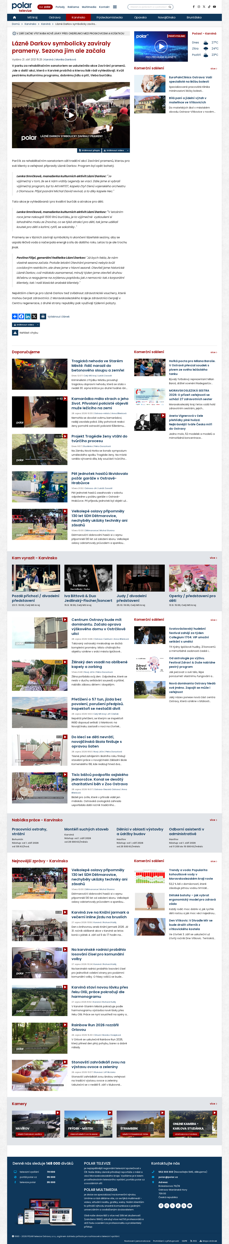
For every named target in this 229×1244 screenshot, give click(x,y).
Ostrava (54, 17)
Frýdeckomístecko (110, 17)
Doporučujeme (26, 352)
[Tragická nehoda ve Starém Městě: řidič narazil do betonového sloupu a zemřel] (40, 374)
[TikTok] (209, 6)
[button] (115, 6)
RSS (195, 1241)
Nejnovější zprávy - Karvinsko (40, 861)
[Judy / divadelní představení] (141, 578)
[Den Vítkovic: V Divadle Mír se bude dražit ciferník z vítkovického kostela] (149, 927)
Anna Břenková (118, 413)
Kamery (19, 1103)
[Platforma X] (203, 6)
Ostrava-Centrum (103, 639)
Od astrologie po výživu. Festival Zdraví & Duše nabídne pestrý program (192, 662)
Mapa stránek (210, 1241)
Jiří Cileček (113, 713)
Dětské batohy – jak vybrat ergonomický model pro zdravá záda (192, 899)
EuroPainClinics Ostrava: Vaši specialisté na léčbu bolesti (190, 79)
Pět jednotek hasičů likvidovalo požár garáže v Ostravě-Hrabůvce (100, 478)
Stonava (98, 1072)
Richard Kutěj (109, 922)
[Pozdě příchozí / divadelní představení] (36, 578)
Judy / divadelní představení (132, 598)
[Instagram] (198, 6)
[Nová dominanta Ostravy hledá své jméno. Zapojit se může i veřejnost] (149, 690)
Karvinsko (78, 17)
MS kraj (32, 17)
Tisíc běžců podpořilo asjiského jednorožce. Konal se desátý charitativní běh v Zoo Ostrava (100, 779)
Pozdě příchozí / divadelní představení (35, 598)
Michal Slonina (107, 530)
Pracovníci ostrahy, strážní (29, 831)
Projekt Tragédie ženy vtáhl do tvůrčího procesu (99, 438)
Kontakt (104, 7)
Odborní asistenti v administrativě (186, 831)
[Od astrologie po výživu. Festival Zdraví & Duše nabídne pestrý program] (149, 664)
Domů (16, 24)
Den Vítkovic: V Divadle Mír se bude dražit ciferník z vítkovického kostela (191, 924)
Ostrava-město (102, 413)
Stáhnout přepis (90, 150)
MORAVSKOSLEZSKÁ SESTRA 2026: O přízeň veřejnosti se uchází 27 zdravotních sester (190, 395)
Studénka (88, 446)
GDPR (184, 1241)
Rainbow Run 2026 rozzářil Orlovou (95, 1027)
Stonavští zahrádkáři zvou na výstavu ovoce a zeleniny (98, 1064)
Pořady (60, 7)
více (213, 558)
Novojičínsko (166, 17)
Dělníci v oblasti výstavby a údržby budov (140, 831)
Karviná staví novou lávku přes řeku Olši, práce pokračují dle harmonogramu (100, 992)
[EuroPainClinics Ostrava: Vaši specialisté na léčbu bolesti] (149, 83)
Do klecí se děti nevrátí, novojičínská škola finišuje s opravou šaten (97, 741)
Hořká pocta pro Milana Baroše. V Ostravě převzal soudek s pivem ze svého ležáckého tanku (192, 367)
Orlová (97, 1035)
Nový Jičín (89, 672)
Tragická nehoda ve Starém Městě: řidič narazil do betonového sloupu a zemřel (98, 365)
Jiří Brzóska (109, 1072)
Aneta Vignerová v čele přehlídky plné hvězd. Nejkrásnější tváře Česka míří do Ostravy (190, 422)
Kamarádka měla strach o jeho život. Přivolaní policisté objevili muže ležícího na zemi (100, 403)
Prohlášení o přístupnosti (166, 1241)
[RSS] (183, 1205)
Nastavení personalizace (137, 1241)
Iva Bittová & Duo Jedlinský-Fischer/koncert (88, 598)
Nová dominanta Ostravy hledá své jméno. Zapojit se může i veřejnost (192, 687)
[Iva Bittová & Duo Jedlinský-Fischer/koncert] (88, 578)
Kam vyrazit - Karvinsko (34, 557)
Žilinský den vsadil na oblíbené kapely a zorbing (100, 664)
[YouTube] (214, 6)
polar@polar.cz (168, 1177)
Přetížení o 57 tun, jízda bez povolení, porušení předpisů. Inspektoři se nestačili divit (98, 704)
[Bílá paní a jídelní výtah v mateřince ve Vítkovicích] (149, 104)
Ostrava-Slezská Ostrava (107, 789)
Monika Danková (66, 59)
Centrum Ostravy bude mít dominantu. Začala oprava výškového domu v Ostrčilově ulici (98, 626)
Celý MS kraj (90, 375)
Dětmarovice (91, 530)
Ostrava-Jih (91, 488)
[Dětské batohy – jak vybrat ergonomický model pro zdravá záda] (149, 901)
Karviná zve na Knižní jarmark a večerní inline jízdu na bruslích (100, 915)
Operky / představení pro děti (192, 598)
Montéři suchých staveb (86, 829)
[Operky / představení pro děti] (193, 578)
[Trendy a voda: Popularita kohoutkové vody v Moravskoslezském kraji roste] (149, 876)
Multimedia (89, 7)
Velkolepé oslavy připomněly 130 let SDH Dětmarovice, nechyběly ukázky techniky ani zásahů (99, 518)
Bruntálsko (194, 17)
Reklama (73, 7)
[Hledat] (170, 7)
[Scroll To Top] (222, 1240)
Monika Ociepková (111, 1035)
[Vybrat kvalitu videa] (127, 150)
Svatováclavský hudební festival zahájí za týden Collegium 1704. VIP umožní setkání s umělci (189, 635)
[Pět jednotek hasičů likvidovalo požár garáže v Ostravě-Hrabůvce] (40, 486)
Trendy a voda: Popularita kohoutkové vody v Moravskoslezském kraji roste (191, 874)
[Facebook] (193, 6)
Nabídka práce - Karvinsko (37, 820)
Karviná (45, 24)
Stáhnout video (115, 150)
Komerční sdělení (149, 68)
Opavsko (140, 17)
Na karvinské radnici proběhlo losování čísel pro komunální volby (99, 954)
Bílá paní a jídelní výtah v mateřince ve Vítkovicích (187, 100)
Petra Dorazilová (102, 446)
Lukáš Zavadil (105, 375)
